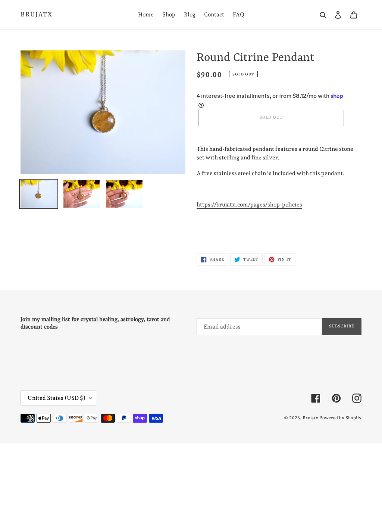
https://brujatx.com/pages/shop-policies (249, 204)
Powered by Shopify (340, 417)
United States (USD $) (56, 398)
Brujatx (37, 14)
